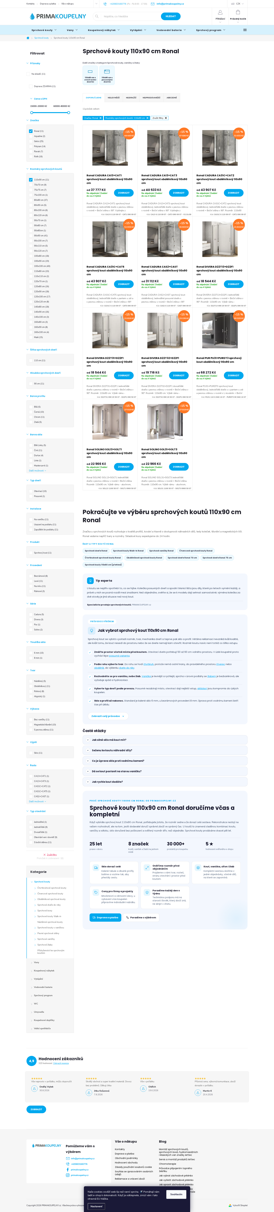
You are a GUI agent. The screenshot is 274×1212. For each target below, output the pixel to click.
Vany (36, 962)
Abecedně (172, 97)
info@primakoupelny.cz (83, 1158)
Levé (38, 581)
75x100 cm (40, 195)
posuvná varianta (119, 655)
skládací (202, 688)
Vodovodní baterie (43, 987)
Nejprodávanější (151, 97)
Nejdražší (131, 97)
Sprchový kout (42, 552)
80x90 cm (40, 205)
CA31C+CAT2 (42, 786)
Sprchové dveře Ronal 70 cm (182, 557)
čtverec (220, 664)
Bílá (37, 406)
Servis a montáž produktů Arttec (177, 1159)
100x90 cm (41, 261)
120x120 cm (41, 301)
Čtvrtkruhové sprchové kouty (51, 887)
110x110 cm (41, 276)
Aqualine (39, 136)
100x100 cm (42, 266)
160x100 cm (41, 332)
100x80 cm (41, 256)
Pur (37, 624)
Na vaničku (41, 519)
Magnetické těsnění (44, 724)
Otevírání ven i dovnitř (45, 837)
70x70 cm (40, 184)
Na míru (39, 586)
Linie (37, 460)
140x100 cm (41, 317)
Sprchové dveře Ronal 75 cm (217, 557)
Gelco (38, 141)
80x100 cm (40, 210)
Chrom (39, 417)
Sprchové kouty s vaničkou (50, 927)
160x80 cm (40, 322)
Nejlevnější (114, 97)
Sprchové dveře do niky (49, 904)
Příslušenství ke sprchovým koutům (50, 952)
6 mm (38, 653)
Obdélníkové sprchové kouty (51, 899)
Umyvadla (39, 1011)
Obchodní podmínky (126, 1158)
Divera (38, 619)
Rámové (39, 591)
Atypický (39, 696)
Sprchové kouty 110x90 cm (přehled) (103, 564)
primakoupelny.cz (79, 1169)
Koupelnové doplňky (44, 1020)
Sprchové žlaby (44, 944)
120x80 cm (41, 286)
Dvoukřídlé (40, 832)
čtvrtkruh (149, 664)
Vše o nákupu (67, 3)
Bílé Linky (39, 445)
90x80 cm (40, 225)
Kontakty (30, 3)
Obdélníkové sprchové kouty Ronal (144, 557)
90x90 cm (40, 235)
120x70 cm (40, 281)
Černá (38, 412)
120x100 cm (42, 296)
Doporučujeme (93, 97)
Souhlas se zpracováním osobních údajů (134, 1173)
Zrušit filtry (52, 854)
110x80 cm (41, 271)
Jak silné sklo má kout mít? (109, 740)
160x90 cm (40, 327)
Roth (38, 156)
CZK (238, 3)
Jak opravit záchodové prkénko (176, 1184)
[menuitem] (44, 30)
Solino (38, 629)
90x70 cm (40, 220)
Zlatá (37, 422)
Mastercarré (41, 465)
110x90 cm (41, 179)
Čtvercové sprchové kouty (50, 893)
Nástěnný (39, 681)
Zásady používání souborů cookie (133, 1167)
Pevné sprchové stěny (48, 933)
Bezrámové (40, 576)
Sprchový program (43, 995)
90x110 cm (40, 245)
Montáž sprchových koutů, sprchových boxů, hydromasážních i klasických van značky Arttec (178, 1152)
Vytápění (38, 978)
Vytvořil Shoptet (240, 1205)
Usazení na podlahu (45, 524)
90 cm (38, 383)
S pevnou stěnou (43, 729)
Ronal (38, 131)
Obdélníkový (41, 686)
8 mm (38, 658)
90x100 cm (40, 240)
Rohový (38, 691)
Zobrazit (124, 192)
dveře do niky (126, 667)
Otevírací (40, 491)
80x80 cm (40, 200)
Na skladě (38, 74)
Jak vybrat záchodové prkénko (176, 1175)
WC (36, 1003)
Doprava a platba (48, 3)
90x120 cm (40, 251)
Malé (38, 337)
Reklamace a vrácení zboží (130, 1178)
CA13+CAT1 (41, 776)
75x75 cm (40, 190)
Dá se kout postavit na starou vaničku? (117, 771)
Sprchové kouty (42, 881)
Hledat (171, 16)
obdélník (99, 667)
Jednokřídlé (40, 827)
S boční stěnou (42, 842)
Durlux (38, 455)
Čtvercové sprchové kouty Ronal (195, 550)
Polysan (39, 146)
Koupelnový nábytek (44, 970)
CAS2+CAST (41, 796)
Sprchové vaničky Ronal (161, 550)
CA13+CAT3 (41, 781)
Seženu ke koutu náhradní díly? (112, 750)
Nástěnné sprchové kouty (50, 922)
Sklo (38, 753)
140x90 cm (41, 312)
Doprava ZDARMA (44, 86)
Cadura (38, 614)
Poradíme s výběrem (143, 917)
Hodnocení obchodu (126, 1162)
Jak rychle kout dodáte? (107, 781)
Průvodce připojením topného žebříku (175, 1170)
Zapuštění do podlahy (46, 529)
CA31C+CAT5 (42, 791)
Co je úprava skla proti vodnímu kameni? (118, 761)
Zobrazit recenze (61, 1063)
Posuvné (39, 496)
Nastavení (96, 1206)
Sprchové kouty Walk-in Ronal (128, 550)
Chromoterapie (167, 1163)
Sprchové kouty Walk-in (49, 916)
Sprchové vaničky (46, 939)
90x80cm (39, 230)
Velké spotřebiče (42, 1028)
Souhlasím (176, 1194)
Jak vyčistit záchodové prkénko (176, 1180)
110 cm (39, 360)
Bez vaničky (41, 719)
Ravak (38, 151)
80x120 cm (40, 215)
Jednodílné (40, 822)
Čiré (38, 450)
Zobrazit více (36, 1110)
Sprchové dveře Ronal (96, 550)
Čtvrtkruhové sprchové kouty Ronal (103, 557)
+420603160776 (79, 1164)
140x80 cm (41, 306)
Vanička (146, 676)
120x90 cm (41, 291)
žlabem (211, 676)
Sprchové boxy (44, 910)
